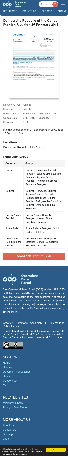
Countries (29, 11)
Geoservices (10, 380)
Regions (46, 11)
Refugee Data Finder (15, 407)
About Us (8, 425)
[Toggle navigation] (62, 4)
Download (34, 256)
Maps (6, 385)
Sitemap (8, 434)
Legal (6, 438)
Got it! (55, 449)
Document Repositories (17, 371)
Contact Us (9, 429)
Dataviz (7, 376)
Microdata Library (13, 403)
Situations (10, 11)
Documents (9, 367)
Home (6, 362)
